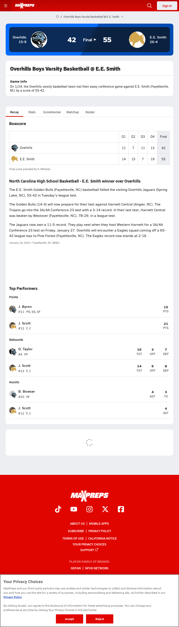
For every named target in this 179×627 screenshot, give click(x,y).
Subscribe (76, 531)
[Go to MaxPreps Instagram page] (89, 510)
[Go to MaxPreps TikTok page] (58, 510)
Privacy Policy (99, 531)
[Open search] (149, 5)
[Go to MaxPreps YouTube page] (73, 510)
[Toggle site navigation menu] (5, 5)
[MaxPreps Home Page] (57, 16)
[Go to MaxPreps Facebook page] (120, 510)
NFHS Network (96, 568)
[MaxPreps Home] (24, 6)
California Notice (102, 538)
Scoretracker (52, 112)
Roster (90, 112)
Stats (32, 112)
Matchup (72, 112)
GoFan (76, 568)
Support (87, 550)
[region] (89, 600)
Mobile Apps (99, 523)
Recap (14, 112)
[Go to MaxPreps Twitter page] (105, 510)
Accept (69, 619)
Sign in (167, 5)
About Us (77, 523)
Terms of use (73, 538)
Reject (99, 619)
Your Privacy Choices (89, 544)
